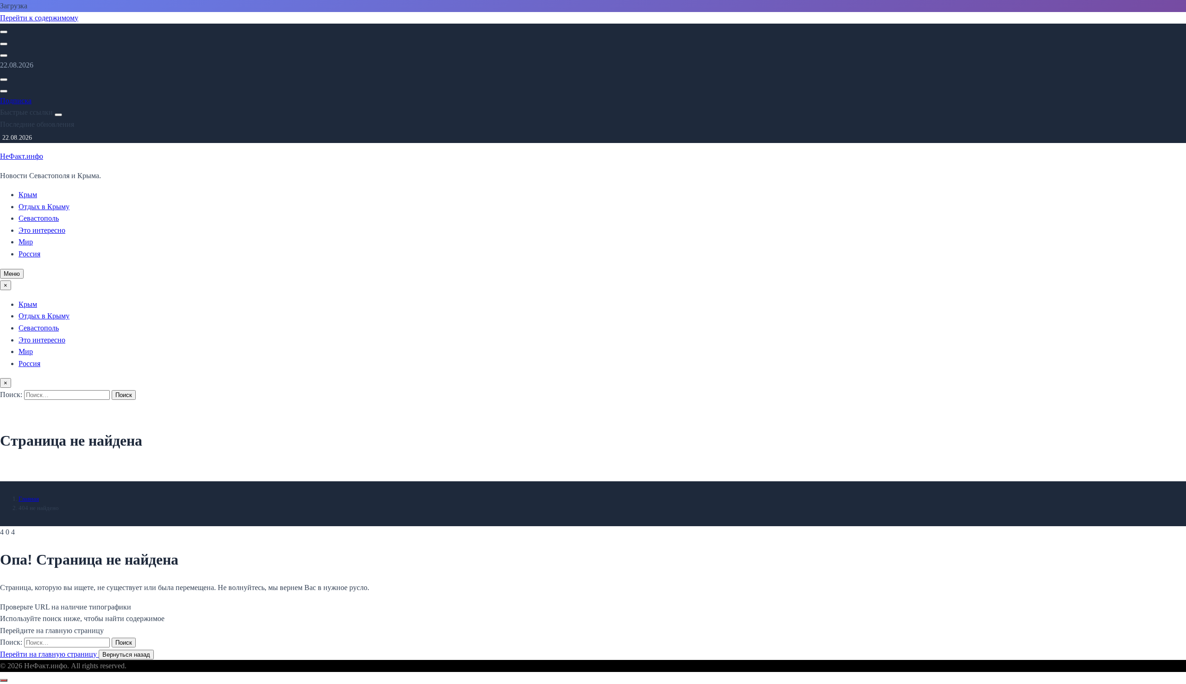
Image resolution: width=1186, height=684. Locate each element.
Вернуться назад (126, 654)
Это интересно (42, 230)
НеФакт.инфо (21, 156)
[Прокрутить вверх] (3, 680)
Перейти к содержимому (39, 18)
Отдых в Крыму (44, 207)
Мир (26, 242)
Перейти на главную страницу (49, 654)
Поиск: (12, 394)
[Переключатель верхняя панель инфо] (3, 55)
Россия (29, 254)
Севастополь (39, 218)
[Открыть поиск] (3, 32)
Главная (29, 498)
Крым (28, 195)
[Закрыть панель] (58, 114)
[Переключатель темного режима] (3, 44)
